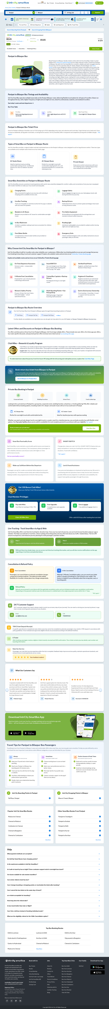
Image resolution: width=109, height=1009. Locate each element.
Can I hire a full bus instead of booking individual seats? (25, 911)
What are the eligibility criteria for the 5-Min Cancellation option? (27, 916)
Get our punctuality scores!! (15, 456)
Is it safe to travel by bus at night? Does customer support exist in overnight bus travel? (35, 869)
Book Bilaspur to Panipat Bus (27, 378)
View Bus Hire (90, 428)
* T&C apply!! (61, 454)
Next (100, 19)
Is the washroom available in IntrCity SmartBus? (22, 864)
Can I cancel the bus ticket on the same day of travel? (24, 890)
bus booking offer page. (67, 334)
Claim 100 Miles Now (22, 517)
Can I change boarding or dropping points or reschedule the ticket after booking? (33, 885)
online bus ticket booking (63, 62)
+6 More (58, 315)
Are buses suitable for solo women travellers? (22, 874)
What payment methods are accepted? (19, 853)
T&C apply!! (89, 422)
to (13, 933)
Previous (5, 19)
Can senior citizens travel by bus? (18, 880)
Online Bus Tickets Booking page (81, 254)
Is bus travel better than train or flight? (19, 906)
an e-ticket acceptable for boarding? (18, 895)
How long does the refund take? (17, 900)
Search (97, 12)
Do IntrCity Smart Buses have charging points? (22, 859)
